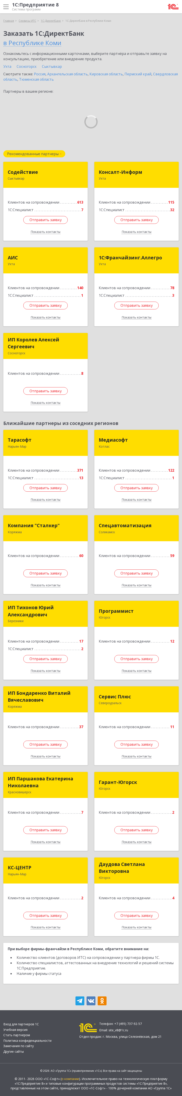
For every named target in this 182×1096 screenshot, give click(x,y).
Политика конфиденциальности (27, 1040)
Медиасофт (113, 440)
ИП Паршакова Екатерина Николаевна (40, 782)
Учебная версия (15, 1030)
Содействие (23, 172)
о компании (70, 1079)
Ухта (7, 66)
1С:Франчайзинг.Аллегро (130, 257)
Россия (40, 74)
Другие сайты (13, 1051)
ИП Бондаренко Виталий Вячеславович (39, 696)
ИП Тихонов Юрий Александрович (31, 611)
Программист (116, 611)
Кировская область (106, 74)
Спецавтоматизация (125, 525)
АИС (13, 257)
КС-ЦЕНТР (19, 867)
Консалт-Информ (120, 172)
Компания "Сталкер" (34, 525)
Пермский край (138, 74)
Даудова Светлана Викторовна (122, 867)
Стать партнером (16, 1035)
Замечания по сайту (18, 1046)
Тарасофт (20, 440)
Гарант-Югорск (118, 782)
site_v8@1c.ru (118, 1030)
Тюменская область (36, 79)
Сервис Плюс (115, 696)
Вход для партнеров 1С (21, 1024)
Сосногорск (27, 66)
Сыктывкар (52, 66)
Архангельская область (67, 74)
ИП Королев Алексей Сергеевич (33, 343)
